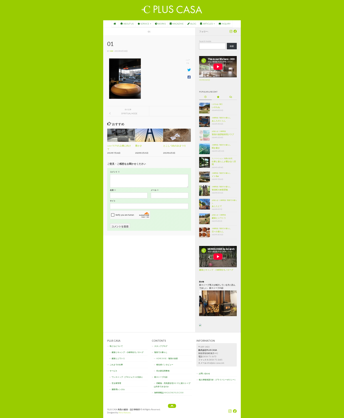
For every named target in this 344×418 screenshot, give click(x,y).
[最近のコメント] (230, 97)
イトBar (215, 176)
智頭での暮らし (225, 118)
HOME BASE (204, 80)
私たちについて (116, 346)
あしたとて (217, 206)
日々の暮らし (218, 231)
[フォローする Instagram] (230, 31)
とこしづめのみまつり (174, 145)
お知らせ (215, 131)
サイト (113, 201)
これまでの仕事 (116, 365)
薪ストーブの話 (160, 377)
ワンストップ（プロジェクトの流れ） (128, 377)
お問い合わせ (204, 373)
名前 (113, 190)
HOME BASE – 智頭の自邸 (167, 358)
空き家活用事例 (162, 371)
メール (155, 190)
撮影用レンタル (118, 389)
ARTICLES (208, 23)
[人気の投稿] (218, 97)
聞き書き (216, 148)
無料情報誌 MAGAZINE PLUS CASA (169, 393)
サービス (113, 371)
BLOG (193, 23)
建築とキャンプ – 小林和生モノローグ (216, 270)
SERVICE (144, 23)
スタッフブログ (160, 346)
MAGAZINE (178, 23)
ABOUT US (128, 23)
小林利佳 (215, 118)
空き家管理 (116, 383)
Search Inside (205, 41)
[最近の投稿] (205, 97)
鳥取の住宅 (228, 158)
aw (111, 51)
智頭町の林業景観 (220, 189)
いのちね (215, 104)
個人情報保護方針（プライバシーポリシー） (217, 380)
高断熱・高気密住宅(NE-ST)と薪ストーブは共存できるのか (172, 385)
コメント (115, 172)
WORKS (162, 23)
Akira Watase (124, 412)
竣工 (221, 104)
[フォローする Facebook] (235, 31)
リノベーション (217, 158)
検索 (232, 46)
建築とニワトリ (219, 218)
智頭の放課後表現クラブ (223, 134)
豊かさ (138, 145)
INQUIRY (226, 23)
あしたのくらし (219, 120)
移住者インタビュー (164, 365)
